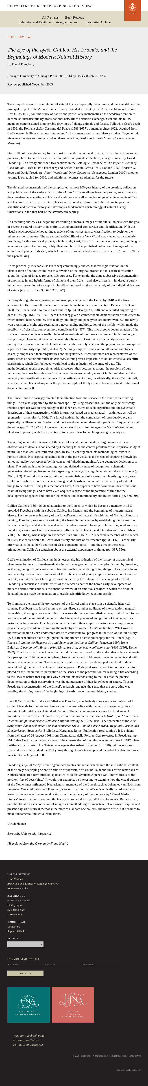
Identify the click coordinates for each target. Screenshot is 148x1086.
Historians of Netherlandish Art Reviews (50, 6)
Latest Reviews (19, 874)
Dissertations (14, 914)
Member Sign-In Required (19, 901)
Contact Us (13, 926)
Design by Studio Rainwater (128, 1070)
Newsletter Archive (98, 22)
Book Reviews (74, 17)
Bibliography (14, 905)
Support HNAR (15, 931)
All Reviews (50, 17)
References (16, 895)
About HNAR (16, 922)
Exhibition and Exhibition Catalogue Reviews (49, 22)
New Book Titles (16, 909)
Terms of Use (135, 1056)
